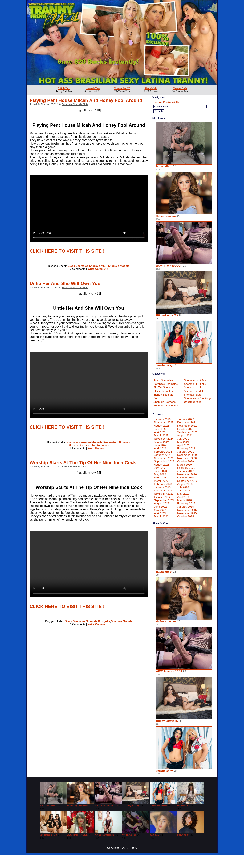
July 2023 (160, 467)
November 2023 (163, 458)
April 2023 (160, 477)
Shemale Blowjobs (79, 441)
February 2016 (186, 503)
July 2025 (160, 428)
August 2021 (185, 435)
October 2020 (185, 461)
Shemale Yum (93, 88)
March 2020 (184, 464)
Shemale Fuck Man (195, 380)
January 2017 (185, 471)
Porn (156, 398)
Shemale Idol (151, 88)
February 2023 (163, 484)
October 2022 (162, 496)
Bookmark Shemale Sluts (75, 104)
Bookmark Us (171, 102)
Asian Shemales (163, 380)
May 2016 (183, 493)
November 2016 (187, 474)
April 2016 (183, 496)
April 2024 (160, 448)
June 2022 (160, 506)
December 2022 (163, 490)
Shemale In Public (195, 383)
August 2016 (185, 484)
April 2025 (160, 432)
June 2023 (160, 471)
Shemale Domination (105, 441)
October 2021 (185, 428)
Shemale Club (180, 88)
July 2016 (183, 487)
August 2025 (161, 425)
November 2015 (187, 513)
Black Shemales (78, 265)
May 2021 (183, 441)
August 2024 (161, 441)
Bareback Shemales (165, 383)
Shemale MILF (98, 265)
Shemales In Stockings (94, 444)
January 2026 (162, 419)
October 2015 (185, 516)
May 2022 (160, 509)
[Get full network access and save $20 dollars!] (122, 84)
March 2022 (161, 516)
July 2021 (183, 438)
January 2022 (185, 419)
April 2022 (160, 513)
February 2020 (186, 467)
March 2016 (184, 500)
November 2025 (163, 422)
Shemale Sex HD (122, 88)
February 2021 (186, 448)
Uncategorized (192, 401)
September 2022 (164, 500)
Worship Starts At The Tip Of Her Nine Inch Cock (83, 462)
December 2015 (187, 509)
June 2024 (160, 445)
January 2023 (162, 487)
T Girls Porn (64, 88)
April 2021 (183, 445)
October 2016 (185, 477)
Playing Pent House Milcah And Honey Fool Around (86, 100)
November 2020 (187, 458)
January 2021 (185, 451)
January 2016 (185, 506)
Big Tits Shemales (164, 387)
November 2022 (163, 493)
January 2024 (162, 454)
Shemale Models (118, 265)
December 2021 (187, 422)
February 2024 (163, 451)
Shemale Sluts (192, 394)
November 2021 (187, 425)
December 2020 (187, 454)
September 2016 (187, 480)
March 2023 (161, 480)
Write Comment (98, 268)
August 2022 (161, 503)
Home (157, 102)
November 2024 (163, 438)
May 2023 (160, 474)
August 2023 (161, 464)
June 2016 (183, 490)
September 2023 (164, 461)
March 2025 (161, 435)
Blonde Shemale (163, 394)
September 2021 (187, 432)
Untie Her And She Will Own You (65, 283)
